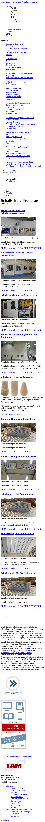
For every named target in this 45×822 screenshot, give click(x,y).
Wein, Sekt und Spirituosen (16, 82)
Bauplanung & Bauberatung (16, 48)
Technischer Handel (13, 90)
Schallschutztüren (7, 653)
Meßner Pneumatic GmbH (11, 414)
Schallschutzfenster (24, 650)
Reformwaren (11, 84)
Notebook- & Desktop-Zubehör (18, 156)
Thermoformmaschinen (14, 67)
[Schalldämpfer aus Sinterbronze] (15, 395)
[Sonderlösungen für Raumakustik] (18, 556)
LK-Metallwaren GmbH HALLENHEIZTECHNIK (21, 248)
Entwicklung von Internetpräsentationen (21, 124)
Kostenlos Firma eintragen (16, 36)
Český (13, 12)
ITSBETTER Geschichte (20, 794)
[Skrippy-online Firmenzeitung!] (13, 748)
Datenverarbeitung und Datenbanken (20, 118)
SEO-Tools (15, 807)
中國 (12, 17)
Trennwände (28, 646)
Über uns (9, 786)
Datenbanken (11, 128)
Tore (7, 50)
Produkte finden (12, 181)
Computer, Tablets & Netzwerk (17, 147)
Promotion (10, 111)
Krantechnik (10, 69)
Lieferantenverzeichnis (19, 799)
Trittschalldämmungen (23, 653)
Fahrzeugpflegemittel (14, 137)
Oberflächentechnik (13, 97)
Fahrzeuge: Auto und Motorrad (17, 132)
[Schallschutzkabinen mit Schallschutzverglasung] (18, 236)
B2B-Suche (15, 792)
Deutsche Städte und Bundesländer (19, 757)
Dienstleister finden (18, 790)
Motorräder (10, 141)
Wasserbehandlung (13, 95)
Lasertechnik (10, 63)
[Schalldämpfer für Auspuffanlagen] (18, 517)
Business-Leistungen (13, 29)
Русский (14, 10)
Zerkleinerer (10, 61)
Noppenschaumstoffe (9, 657)
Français (14, 19)
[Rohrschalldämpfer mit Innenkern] (18, 442)
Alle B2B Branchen (8, 170)
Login (8, 34)
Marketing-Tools (17, 805)
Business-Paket (16, 801)
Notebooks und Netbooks (15, 154)
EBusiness (10, 107)
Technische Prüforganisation (16, 139)
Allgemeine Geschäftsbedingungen (19, 809)
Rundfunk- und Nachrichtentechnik (19, 162)
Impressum (15, 816)
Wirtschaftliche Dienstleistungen (18, 103)
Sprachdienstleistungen (14, 105)
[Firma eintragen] (13, 697)
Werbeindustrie (11, 114)
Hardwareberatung (13, 122)
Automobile (10, 143)
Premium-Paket (16, 803)
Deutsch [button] (9, 6)
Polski (13, 15)
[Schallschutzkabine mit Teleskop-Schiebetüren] (18, 278)
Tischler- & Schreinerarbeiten (17, 52)
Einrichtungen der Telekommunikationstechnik (23, 166)
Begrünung (10, 76)
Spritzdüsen (10, 65)
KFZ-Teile (10, 135)
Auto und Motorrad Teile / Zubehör (19, 78)
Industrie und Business (14, 88)
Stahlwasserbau (12, 92)
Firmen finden (11, 179)
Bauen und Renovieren (14, 44)
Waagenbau (10, 80)
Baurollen (9, 46)
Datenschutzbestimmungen (21, 812)
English (13, 8)
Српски (14, 21)
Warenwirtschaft (12, 120)
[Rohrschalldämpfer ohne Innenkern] (18, 479)
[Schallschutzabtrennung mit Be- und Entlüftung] (18, 360)
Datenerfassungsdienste (15, 126)
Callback (9, 32)
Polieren (9, 55)
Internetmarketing (17, 797)
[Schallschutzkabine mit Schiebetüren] (18, 318)
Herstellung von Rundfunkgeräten (19, 164)
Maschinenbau (11, 59)
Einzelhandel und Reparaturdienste (19, 73)
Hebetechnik (10, 99)
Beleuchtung (10, 149)
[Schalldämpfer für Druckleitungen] (18, 596)
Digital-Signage (12, 151)
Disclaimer (15, 814)
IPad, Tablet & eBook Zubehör (17, 158)
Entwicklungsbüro (13, 109)
